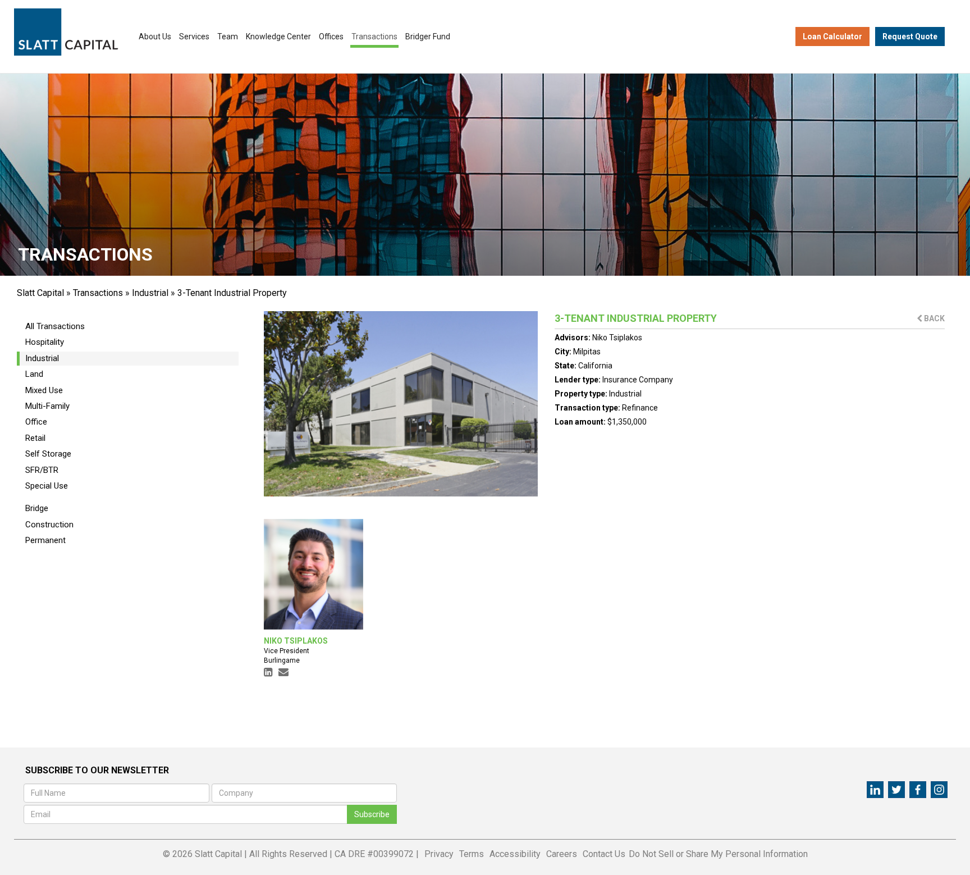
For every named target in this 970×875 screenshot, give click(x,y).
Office (36, 422)
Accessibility (515, 854)
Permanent (45, 540)
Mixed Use (44, 390)
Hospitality (44, 342)
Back (933, 318)
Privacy (439, 854)
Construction (49, 524)
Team (227, 36)
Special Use (46, 486)
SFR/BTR (41, 470)
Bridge (36, 508)
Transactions (374, 36)
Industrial (150, 293)
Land (34, 374)
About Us (155, 36)
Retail (35, 438)
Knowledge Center (278, 36)
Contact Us (604, 854)
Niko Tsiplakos (617, 337)
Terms (471, 854)
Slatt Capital (40, 293)
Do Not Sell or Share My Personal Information (718, 854)
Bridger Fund (427, 36)
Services (194, 36)
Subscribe (372, 814)
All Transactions (55, 326)
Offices (331, 36)
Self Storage (48, 454)
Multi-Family (47, 406)
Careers (561, 854)
